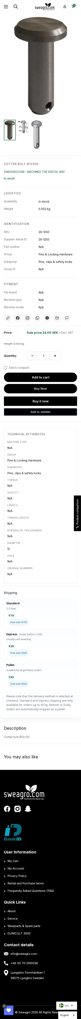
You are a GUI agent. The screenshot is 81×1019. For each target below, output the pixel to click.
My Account (15, 868)
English (64, 1015)
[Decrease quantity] (32, 356)
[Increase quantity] (55, 356)
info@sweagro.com (24, 954)
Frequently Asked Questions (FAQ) (30, 891)
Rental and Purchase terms (25, 883)
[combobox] (67, 1015)
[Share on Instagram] (27, 318)
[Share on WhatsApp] (37, 318)
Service (12, 918)
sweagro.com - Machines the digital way (34, 171)
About (11, 911)
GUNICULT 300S (18, 933)
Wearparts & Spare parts (23, 926)
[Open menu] (6, 6)
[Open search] (22, 7)
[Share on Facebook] (18, 318)
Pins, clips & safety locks (24, 473)
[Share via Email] (57, 318)
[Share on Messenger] (47, 318)
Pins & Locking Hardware (24, 460)
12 (8, 549)
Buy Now (40, 388)
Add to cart (40, 377)
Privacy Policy (17, 876)
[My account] (64, 6)
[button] (40, 412)
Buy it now (41, 401)
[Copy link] (8, 318)
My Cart (12, 861)
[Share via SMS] (67, 318)
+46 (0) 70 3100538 (24, 963)
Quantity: (10, 356)
